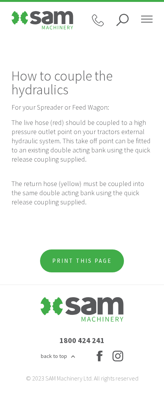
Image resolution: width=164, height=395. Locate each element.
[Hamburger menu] (147, 20)
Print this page (82, 260)
